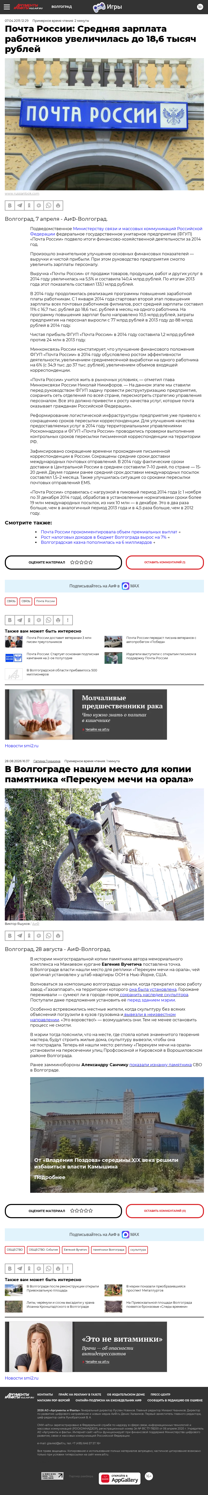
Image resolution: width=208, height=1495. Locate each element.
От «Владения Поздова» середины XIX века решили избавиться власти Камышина (106, 1163)
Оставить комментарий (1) (164, 562)
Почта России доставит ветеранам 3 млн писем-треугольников (59, 640)
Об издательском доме (126, 1394)
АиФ (35, 924)
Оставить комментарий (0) (165, 1211)
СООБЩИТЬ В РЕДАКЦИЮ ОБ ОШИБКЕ (175, 1400)
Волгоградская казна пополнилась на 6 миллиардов (96, 542)
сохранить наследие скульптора (153, 994)
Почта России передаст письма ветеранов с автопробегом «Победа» (161, 640)
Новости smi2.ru (22, 745)
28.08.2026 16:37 (17, 761)
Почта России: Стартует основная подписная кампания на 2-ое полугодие (63, 656)
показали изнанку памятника (160, 1064)
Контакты (45, 1394)
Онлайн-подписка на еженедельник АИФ (109, 1400)
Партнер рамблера (81, 1476)
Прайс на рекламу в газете (80, 1394)
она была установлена (153, 989)
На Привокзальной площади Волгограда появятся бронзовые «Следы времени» (159, 1305)
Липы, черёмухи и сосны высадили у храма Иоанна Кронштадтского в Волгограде (60, 1305)
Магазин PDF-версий (53, 1400)
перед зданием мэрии (151, 1000)
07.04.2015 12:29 (16, 21)
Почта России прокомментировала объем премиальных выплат (109, 532)
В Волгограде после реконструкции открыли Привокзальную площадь (63, 1288)
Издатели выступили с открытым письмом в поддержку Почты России (161, 656)
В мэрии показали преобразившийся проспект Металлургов (155, 1288)
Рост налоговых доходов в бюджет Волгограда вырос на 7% (103, 537)
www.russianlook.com (22, 193)
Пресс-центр (160, 1394)
